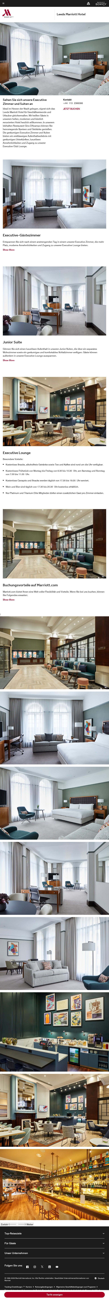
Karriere (29, 1287)
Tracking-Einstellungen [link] (14, 1287)
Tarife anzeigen (55, 1294)
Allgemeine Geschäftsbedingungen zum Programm (76, 1287)
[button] (88, 3)
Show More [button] (8, 249)
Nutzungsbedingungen (44, 1287)
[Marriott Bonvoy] (99, 3)
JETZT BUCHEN (71, 109)
